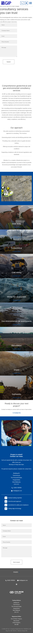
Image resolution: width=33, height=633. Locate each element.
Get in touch (16, 562)
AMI (26, 630)
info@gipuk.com (17, 490)
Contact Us (17, 413)
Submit (9, 61)
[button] (30, 3)
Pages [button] (15, 572)
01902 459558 (17, 487)
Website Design (21, 630)
